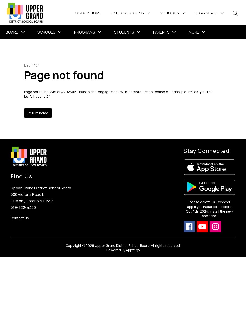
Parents (161, 32)
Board (12, 32)
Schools (46, 32)
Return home (38, 113)
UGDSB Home (88, 13)
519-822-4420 (23, 207)
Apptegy (133, 250)
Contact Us (20, 218)
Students (124, 32)
